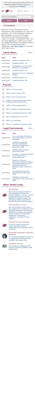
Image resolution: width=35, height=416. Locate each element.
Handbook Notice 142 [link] (19, 70)
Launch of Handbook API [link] (20, 60)
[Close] (32, 2)
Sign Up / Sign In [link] (23, 11)
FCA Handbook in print (17, 205)
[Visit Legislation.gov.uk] (4, 246)
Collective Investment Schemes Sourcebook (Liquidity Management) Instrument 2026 (20, 144)
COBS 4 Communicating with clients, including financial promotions (19, 101)
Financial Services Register (19, 222)
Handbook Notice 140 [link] (19, 80)
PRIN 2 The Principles (13, 120)
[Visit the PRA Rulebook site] (4, 236)
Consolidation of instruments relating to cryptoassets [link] (22, 66)
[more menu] (32, 11)
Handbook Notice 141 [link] (19, 77)
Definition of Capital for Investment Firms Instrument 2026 (22, 178)
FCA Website (13, 189)
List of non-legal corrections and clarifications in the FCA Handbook (22, 137)
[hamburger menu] (2, 11)
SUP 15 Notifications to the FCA (17, 117)
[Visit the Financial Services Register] (4, 225)
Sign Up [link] (12, 41)
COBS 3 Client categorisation (16, 105)
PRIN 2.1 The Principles (14, 89)
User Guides (19, 46)
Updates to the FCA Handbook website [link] (22, 74)
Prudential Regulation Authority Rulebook (21, 233)
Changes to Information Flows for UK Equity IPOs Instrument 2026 (22, 155)
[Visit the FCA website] (4, 195)
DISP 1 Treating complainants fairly (18, 109)
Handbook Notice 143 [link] (19, 63)
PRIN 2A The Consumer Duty (16, 97)
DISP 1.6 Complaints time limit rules (18, 113)
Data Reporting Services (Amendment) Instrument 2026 (21, 172)
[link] (9, 11)
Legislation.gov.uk (16, 243)
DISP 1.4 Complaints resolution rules (19, 124)
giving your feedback (18, 6)
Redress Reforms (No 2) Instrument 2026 (20, 150)
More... (31, 52)
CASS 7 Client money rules (15, 93)
